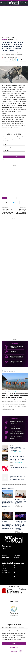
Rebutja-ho (14, 652)
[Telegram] (17, 59)
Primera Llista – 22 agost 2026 (19, 467)
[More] (24, 59)
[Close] (26, 630)
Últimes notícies (8, 371)
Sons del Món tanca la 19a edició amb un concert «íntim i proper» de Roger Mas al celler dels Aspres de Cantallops (20, 525)
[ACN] (3, 57)
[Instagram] (15, 568)
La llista (11, 466)
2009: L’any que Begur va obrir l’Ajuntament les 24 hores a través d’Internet (17, 478)
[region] (14, 641)
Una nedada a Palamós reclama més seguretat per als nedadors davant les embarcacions (15, 395)
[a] (14, 539)
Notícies (3, 37)
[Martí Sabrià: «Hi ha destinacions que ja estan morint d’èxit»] (5, 448)
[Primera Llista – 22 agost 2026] (5, 468)
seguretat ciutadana (12, 39)
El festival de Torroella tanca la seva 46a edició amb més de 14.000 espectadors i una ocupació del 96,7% (7, 525)
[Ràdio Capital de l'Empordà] (14, 3)
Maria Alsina (12, 462)
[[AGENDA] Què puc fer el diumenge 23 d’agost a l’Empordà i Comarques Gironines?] (5, 457)
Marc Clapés (12, 469)
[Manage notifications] (20, 651)
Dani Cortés (12, 481)
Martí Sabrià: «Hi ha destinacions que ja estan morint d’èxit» (17, 449)
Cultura (11, 455)
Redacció (7, 391)
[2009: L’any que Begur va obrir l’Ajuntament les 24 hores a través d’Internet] (5, 477)
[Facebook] (6, 59)
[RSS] (15, 570)
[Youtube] (15, 576)
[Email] (21, 59)
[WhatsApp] (14, 59)
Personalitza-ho (14, 647)
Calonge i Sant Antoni (10, 37)
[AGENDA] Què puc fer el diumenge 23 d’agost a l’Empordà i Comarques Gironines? (17, 459)
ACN (6, 57)
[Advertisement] (14, 21)
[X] (10, 59)
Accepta (14, 643)
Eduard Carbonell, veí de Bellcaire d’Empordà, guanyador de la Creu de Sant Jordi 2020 (7, 212)
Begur (11, 475)
